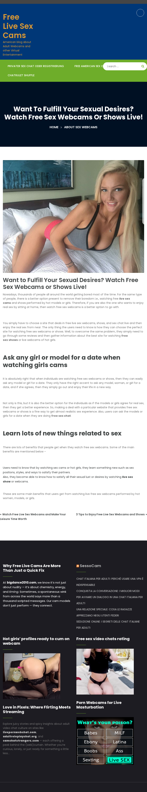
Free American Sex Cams (91, 66)
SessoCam (90, 565)
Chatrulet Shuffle (21, 75)
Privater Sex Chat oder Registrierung (36, 66)
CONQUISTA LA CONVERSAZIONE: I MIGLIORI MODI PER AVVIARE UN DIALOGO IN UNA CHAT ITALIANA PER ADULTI (109, 597)
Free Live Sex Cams (18, 26)
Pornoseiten (128, 66)
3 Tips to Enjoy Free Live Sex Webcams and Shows (110, 514)
